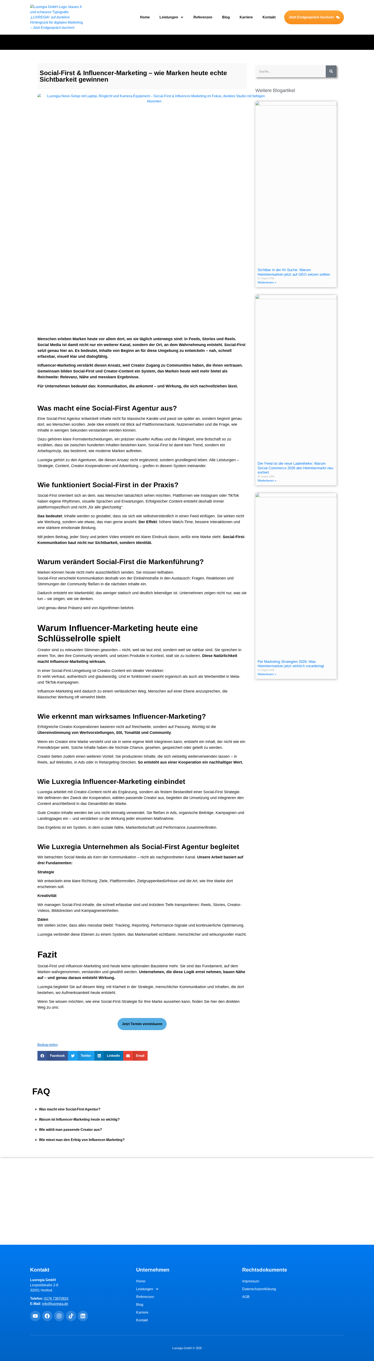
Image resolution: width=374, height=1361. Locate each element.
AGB (246, 1297)
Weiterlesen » (267, 282)
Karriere (246, 17)
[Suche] (331, 71)
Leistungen (169, 17)
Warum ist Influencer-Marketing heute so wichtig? (79, 1119)
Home (145, 17)
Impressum (250, 1281)
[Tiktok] (71, 1316)
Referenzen (202, 17)
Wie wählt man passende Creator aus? (70, 1129)
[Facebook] (47, 1316)
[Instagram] (59, 1316)
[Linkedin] (83, 1316)
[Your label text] (57, 17)
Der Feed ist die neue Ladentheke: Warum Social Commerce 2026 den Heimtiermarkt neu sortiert (295, 467)
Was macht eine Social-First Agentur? (69, 1109)
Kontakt (269, 17)
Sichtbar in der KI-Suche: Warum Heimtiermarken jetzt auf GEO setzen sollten (294, 272)
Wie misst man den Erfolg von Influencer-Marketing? (82, 1140)
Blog (226, 17)
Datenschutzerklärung (259, 1289)
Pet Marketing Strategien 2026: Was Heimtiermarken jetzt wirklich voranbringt (291, 664)
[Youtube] (35, 1316)
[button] (52, 1056)
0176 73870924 (56, 1298)
